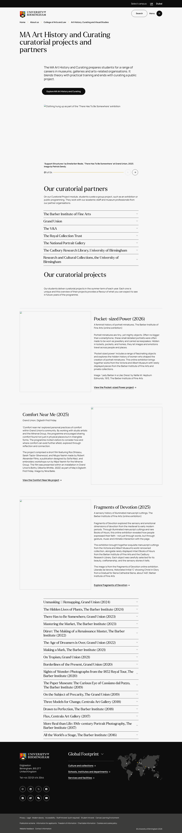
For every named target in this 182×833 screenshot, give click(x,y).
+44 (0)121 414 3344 (33, 777)
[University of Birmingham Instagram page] (23, 789)
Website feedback (27, 828)
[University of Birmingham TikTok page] (23, 798)
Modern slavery (38, 818)
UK (151, 3)
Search (139, 13)
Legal (29, 818)
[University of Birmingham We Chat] (38, 798)
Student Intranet (87, 818)
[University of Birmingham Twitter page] (38, 789)
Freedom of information (67, 823)
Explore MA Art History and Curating (64, 91)
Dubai (159, 3)
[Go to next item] (135, 172)
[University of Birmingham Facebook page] (46, 789)
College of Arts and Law (55, 22)
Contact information (43, 828)
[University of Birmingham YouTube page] (46, 798)
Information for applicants (46, 823)
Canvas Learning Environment (107, 818)
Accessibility (50, 818)
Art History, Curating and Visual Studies (90, 22)
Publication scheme (27, 823)
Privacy (22, 818)
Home (22, 22)
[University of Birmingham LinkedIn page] (31, 789)
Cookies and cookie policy (107, 823)
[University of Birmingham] (33, 13)
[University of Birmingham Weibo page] (31, 798)
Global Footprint (83, 754)
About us (34, 22)
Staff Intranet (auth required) (68, 818)
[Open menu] (159, 13)
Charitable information (87, 823)
